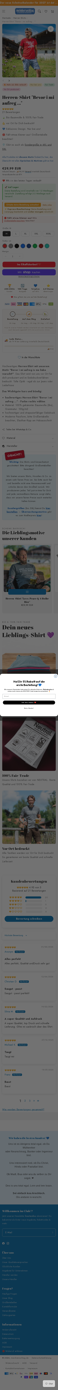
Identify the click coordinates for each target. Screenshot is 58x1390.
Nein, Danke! (29, 708)
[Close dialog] (55, 676)
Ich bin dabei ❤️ (29, 702)
